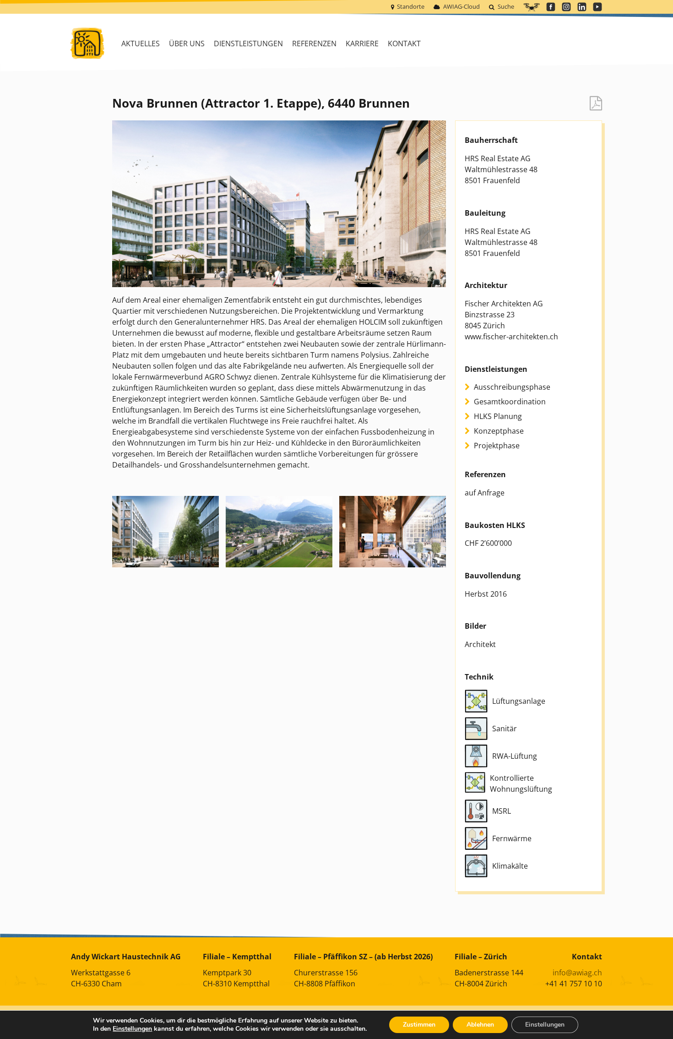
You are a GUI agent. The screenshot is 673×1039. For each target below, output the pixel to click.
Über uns (187, 43)
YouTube (597, 6)
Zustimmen (419, 1024)
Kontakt (404, 43)
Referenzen (314, 43)
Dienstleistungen (248, 43)
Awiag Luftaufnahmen (531, 7)
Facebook (550, 6)
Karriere (362, 43)
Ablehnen (480, 1024)
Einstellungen (132, 1029)
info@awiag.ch (577, 973)
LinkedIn (581, 6)
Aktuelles (140, 43)
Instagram (566, 6)
